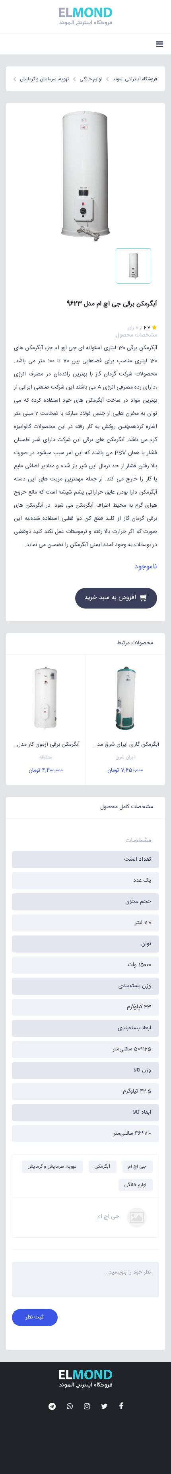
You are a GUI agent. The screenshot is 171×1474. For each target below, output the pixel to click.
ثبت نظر (34, 1317)
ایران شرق (125, 757)
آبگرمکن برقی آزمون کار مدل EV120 (43, 745)
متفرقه (45, 757)
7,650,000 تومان (125, 770)
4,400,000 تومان (46, 770)
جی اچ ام (137, 1167)
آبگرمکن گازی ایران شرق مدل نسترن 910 (122, 745)
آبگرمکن (102, 1167)
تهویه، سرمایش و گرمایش (51, 1167)
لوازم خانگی (135, 1185)
